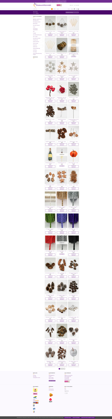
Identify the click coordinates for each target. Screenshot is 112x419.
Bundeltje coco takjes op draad (50, 141)
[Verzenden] (52, 9)
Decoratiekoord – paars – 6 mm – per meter (73, 229)
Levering (34, 375)
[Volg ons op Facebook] (65, 393)
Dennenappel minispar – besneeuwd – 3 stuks (50, 361)
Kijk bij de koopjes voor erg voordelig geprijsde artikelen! (56, 1)
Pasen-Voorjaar (35, 43)
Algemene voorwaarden (68, 375)
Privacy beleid (67, 377)
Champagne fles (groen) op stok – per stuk (50, 163)
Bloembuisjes (35, 23)
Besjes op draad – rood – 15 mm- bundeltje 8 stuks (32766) (50, 98)
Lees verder (73, 56)
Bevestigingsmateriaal (36, 21)
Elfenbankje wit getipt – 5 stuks (50, 317)
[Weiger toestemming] (110, 418)
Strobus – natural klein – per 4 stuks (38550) (61, 273)
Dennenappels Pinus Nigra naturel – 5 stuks (50, 295)
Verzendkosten (51, 390)
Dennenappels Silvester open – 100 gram (73, 295)
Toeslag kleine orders (36, 377)
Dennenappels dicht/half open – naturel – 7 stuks (73, 273)
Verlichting (35, 50)
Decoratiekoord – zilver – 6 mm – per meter (62, 251)
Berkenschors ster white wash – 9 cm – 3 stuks (73, 76)
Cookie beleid (67, 378)
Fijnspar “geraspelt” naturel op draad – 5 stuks (50, 339)
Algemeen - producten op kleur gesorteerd (37, 20)
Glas (33, 31)
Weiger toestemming (76, 417)
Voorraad (34, 376)
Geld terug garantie (68, 376)
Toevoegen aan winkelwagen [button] (50, 35)
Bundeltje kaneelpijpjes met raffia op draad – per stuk (74, 120)
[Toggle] (43, 19)
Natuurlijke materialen (36, 38)
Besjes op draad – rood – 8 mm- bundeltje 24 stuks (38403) (62, 98)
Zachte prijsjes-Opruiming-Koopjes (37, 54)
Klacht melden (51, 377)
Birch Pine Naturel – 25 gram (50, 119)
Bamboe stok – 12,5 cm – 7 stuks (73, 31)
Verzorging (35, 51)
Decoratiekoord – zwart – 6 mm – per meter (73, 251)
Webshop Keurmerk (68, 379)
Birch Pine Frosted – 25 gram (73, 97)
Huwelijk (34, 33)
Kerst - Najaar (35, 36)
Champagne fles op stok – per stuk (62, 163)
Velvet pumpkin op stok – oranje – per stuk (73, 163)
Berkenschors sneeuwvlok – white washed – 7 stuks (50, 76)
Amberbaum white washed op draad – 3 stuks (61, 31)
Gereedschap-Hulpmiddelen (35, 29)
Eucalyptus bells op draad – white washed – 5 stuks (74, 317)
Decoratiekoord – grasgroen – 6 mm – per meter (50, 229)
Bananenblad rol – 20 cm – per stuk (61, 54)
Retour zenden (51, 378)
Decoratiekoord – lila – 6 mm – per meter (61, 229)
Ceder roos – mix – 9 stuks (62, 141)
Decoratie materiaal (36, 25)
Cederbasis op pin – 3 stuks (74, 141)
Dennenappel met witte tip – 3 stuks (73, 339)
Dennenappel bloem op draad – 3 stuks (50, 273)
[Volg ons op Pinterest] (67, 393)
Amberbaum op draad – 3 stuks (50, 31)
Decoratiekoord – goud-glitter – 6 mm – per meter (62, 207)
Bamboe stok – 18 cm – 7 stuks (50, 53)
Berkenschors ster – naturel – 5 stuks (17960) (61, 76)
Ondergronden (35, 39)
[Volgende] (64, 369)
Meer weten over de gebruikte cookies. (87, 417)
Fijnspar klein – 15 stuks (61, 339)
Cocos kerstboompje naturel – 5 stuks (50, 185)
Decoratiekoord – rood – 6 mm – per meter (50, 251)
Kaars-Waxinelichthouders (37, 34)
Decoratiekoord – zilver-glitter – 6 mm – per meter (73, 207)
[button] (69, 9)
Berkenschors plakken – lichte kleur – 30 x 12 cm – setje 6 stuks (73, 54)
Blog (65, 388)
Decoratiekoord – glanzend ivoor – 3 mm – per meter (50, 207)
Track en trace (51, 388)
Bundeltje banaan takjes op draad (62, 120)
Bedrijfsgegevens (51, 375)
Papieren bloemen (36, 41)
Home (34, 13)
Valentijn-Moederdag (36, 48)
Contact (50, 376)
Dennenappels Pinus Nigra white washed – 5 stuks (62, 295)
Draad (34, 26)
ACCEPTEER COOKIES (68, 417)
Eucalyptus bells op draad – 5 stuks (62, 317)
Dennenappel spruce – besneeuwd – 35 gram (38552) (62, 361)
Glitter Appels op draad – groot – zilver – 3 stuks (73, 361)
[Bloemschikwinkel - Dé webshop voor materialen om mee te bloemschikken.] (44, 5)
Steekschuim (35, 46)
